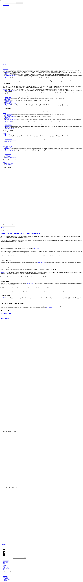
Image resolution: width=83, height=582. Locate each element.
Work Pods (7, 77)
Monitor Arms (8, 151)
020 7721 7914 (6, 5)
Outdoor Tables (8, 118)
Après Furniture (49, 307)
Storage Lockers (8, 139)
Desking (4, 113)
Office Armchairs (8, 101)
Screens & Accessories (7, 146)
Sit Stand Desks (8, 115)
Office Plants (7, 155)
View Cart (2, 227)
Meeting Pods (8, 74)
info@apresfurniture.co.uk (5, 545)
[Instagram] (4, 553)
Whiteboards (7, 156)
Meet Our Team (6, 568)
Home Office (5, 162)
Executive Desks (8, 114)
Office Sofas (7, 100)
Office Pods (5, 576)
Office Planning (6, 65)
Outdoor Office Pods (9, 78)
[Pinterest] (4, 550)
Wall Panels (7, 148)
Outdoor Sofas (8, 94)
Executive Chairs (6, 579)
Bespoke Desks (8, 126)
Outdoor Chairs (8, 104)
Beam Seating (8, 98)
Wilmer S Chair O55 (41, 262)
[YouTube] (4, 555)
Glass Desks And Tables (10, 116)
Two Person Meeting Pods (10, 75)
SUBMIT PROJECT (10, 226)
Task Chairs (7, 92)
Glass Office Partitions (9, 150)
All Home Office (8, 164)
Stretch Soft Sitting (4, 297)
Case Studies (5, 64)
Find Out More (6, 560)
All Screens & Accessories (10, 157)
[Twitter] (4, 551)
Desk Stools (7, 99)
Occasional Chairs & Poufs (10, 103)
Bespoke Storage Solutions (10, 140)
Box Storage (7, 134)
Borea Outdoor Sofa (4, 318)
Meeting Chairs (8, 96)
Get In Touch (5, 569)
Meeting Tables (8, 122)
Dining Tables (8, 124)
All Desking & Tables (9, 128)
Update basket (3, 226)
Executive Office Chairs (10, 90)
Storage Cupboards (9, 137)
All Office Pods (8, 80)
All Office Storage (8, 141)
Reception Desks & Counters (11, 119)
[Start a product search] (4, 7)
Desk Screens (8, 149)
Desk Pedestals (8, 135)
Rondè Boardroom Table (5, 313)
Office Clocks (8, 152)
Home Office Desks (9, 163)
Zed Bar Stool (36, 248)
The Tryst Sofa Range (4, 272)
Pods (4, 70)
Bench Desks (7, 117)
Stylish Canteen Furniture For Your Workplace (20, 233)
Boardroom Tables (8, 121)
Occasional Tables (8, 125)
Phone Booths (8, 72)
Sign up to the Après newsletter (6, 557)
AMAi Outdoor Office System (6, 315)
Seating (4, 89)
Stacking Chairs (8, 97)
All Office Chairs (8, 105)
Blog (4, 563)
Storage (4, 133)
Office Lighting (8, 154)
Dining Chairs (8, 102)
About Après (5, 562)
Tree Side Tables (30, 283)
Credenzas (7, 136)
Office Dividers (8, 147)
